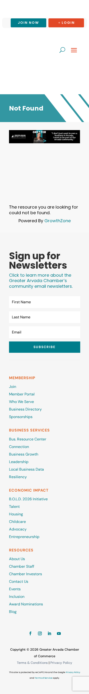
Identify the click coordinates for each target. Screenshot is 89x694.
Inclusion (16, 596)
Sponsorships (21, 416)
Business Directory (25, 409)
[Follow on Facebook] (30, 633)
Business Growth (23, 454)
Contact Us (18, 581)
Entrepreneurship (24, 536)
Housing (16, 514)
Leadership (18, 461)
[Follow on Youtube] (59, 633)
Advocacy (18, 529)
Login (68, 22)
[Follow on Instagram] (40, 633)
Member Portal (22, 394)
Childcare (17, 521)
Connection (19, 446)
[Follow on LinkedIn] (49, 633)
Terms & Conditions (32, 663)
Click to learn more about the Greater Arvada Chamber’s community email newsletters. (41, 280)
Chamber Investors (25, 573)
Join (12, 386)
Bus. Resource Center (27, 439)
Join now (28, 22)
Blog (13, 611)
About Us (17, 558)
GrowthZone (57, 221)
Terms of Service (43, 678)
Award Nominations (26, 604)
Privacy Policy (61, 663)
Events (15, 589)
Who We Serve (21, 401)
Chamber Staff (21, 566)
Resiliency (18, 476)
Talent (14, 506)
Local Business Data (26, 469)
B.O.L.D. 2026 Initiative (28, 499)
